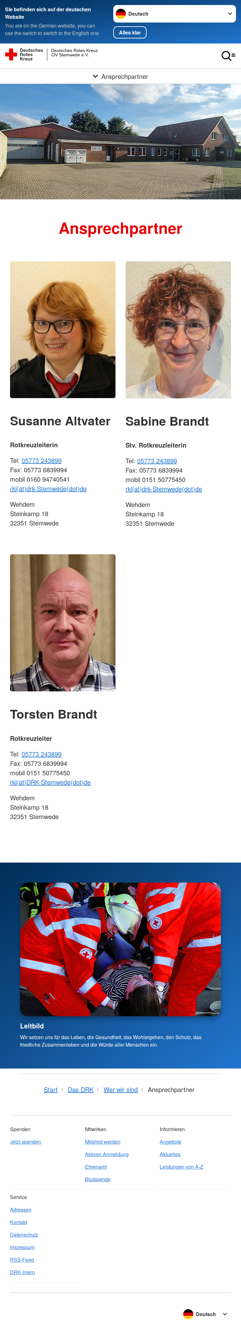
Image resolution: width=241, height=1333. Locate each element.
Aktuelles (170, 1154)
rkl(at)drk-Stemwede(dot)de (48, 488)
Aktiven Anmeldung (107, 1154)
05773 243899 (42, 460)
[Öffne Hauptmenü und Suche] (228, 56)
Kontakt (18, 1222)
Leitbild (32, 1025)
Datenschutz (24, 1234)
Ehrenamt (96, 1166)
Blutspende (97, 1179)
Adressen (20, 1209)
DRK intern (22, 1272)
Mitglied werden (102, 1141)
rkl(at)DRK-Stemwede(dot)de (50, 782)
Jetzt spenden (25, 1141)
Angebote (170, 1141)
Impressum (22, 1247)
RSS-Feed (22, 1259)
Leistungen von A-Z (181, 1166)
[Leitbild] (120, 949)
